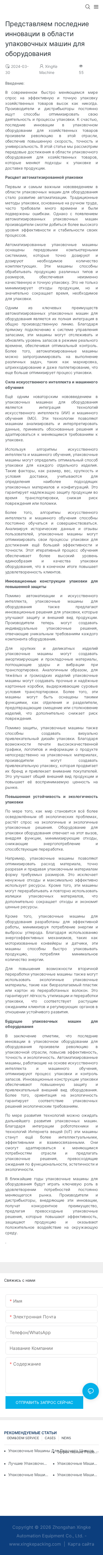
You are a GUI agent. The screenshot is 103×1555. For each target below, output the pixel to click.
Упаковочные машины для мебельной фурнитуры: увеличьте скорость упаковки (78, 1474)
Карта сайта (80, 1544)
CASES (50, 1438)
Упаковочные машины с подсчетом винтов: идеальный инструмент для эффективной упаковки (29, 1474)
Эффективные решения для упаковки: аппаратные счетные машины (78, 1451)
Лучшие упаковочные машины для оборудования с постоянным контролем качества (29, 1463)
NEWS (66, 1438)
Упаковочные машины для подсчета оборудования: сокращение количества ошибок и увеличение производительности (78, 1463)
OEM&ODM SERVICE (23, 1438)
